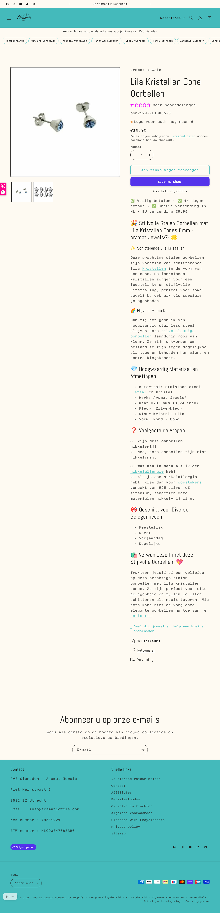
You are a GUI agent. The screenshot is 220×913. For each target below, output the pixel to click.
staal (141, 392)
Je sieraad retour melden (136, 779)
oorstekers (190, 482)
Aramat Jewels (44, 897)
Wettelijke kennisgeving (162, 901)
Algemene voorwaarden (168, 897)
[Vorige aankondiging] (69, 4)
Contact (118, 785)
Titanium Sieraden (106, 41)
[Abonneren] (143, 750)
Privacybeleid (136, 897)
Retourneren (146, 650)
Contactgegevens (198, 901)
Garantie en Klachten (132, 806)
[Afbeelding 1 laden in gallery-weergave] (21, 192)
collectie (141, 616)
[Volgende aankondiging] (150, 4)
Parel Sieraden (163, 41)
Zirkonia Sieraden (192, 41)
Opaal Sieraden (136, 41)
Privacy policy (125, 826)
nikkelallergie (147, 471)
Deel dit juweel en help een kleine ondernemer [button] (169, 629)
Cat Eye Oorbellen (43, 41)
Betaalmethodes (125, 799)
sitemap (118, 833)
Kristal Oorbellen (75, 41)
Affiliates (121, 792)
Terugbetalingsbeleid (105, 897)
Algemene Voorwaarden (132, 813)
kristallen (154, 268)
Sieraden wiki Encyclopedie (138, 820)
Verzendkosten (184, 136)
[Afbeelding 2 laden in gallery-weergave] (43, 192)
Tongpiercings (15, 41)
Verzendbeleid (199, 897)
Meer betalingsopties (170, 191)
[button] (8, 17)
